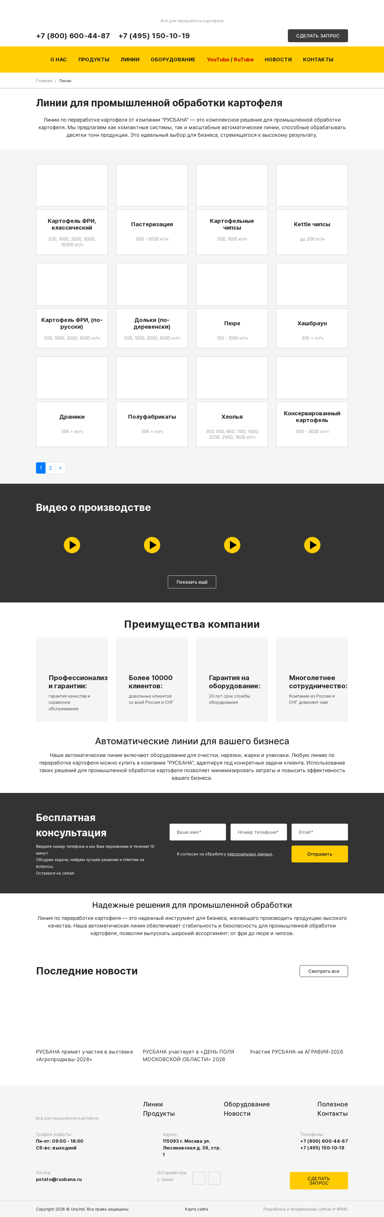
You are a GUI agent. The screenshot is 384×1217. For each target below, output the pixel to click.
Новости (278, 59)
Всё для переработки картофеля (192, 20)
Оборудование (173, 59)
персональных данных (249, 853)
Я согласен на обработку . (226, 854)
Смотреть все (323, 971)
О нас (58, 59)
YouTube (218, 59)
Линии (130, 59)
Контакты (318, 59)
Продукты (94, 59)
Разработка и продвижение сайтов (297, 1209)
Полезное (332, 1104)
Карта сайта (196, 1209)
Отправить (320, 854)
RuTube (244, 59)
